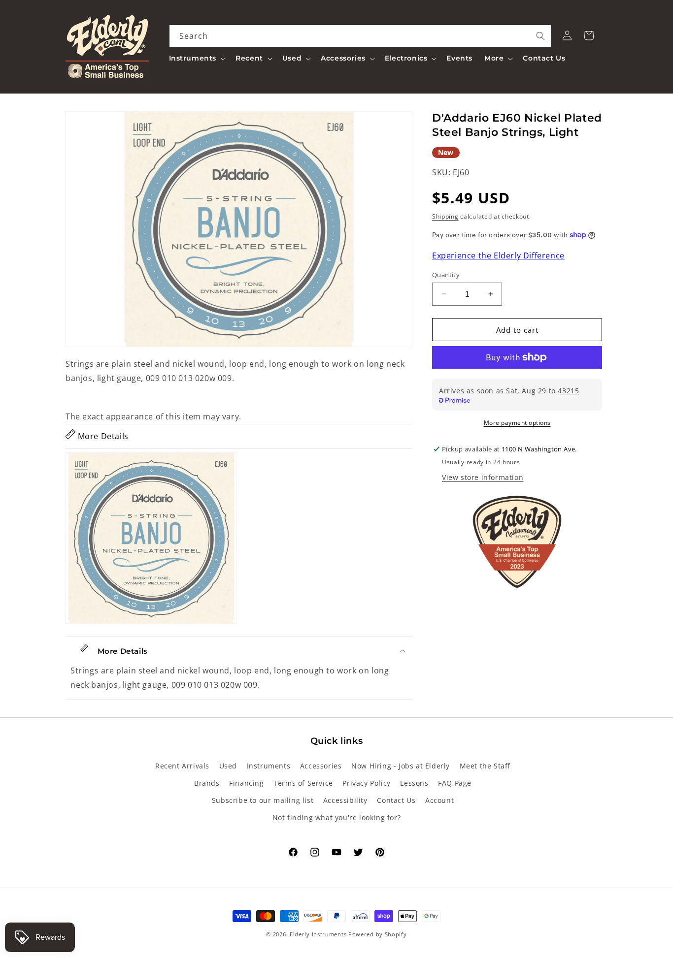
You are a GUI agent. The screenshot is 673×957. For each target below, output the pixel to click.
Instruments (269, 765)
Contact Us (396, 800)
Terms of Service (303, 783)
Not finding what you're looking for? (336, 817)
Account (439, 800)
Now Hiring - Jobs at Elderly (400, 765)
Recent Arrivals (182, 765)
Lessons (414, 783)
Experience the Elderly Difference (498, 255)
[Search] (540, 36)
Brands (207, 783)
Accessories (321, 765)
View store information (482, 477)
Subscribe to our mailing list (262, 800)
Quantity (446, 274)
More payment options (517, 422)
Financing (246, 783)
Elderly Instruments (318, 934)
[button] (196, 58)
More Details (102, 436)
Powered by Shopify (377, 934)
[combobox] (360, 36)
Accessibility (345, 800)
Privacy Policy (366, 783)
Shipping (445, 216)
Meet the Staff (485, 765)
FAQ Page (454, 783)
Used (228, 765)
